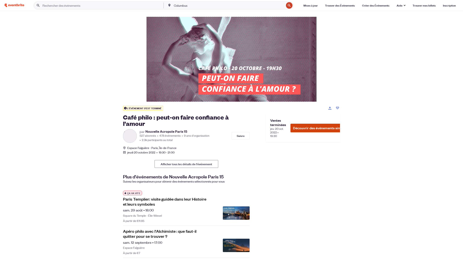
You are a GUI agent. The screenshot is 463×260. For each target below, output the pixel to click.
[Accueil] (14, 5)
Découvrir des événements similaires (322, 128)
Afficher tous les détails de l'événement (186, 164)
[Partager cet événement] (330, 108)
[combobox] (229, 5)
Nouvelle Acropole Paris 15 (166, 131)
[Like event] (337, 107)
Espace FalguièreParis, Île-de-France (152, 148)
